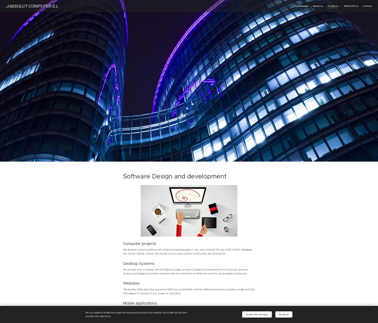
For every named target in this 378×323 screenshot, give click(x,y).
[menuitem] (303, 6)
